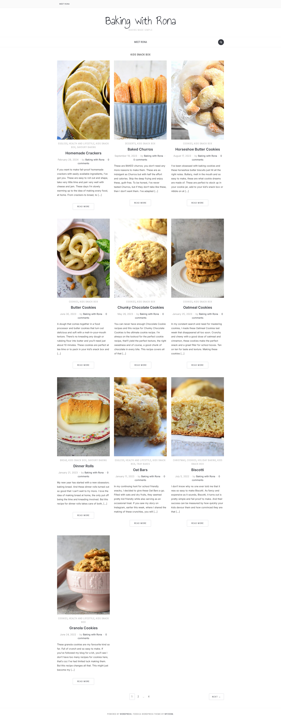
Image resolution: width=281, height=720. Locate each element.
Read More (83, 206)
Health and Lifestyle (82, 143)
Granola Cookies (83, 628)
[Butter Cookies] (83, 257)
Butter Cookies (83, 307)
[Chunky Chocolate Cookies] (140, 257)
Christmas (179, 460)
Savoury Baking (86, 147)
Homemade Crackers (83, 153)
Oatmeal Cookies (197, 307)
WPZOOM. (169, 714)
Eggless (63, 143)
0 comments (140, 159)
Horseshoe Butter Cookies (197, 149)
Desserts (130, 143)
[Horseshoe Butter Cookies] (197, 99)
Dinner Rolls (83, 466)
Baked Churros (140, 149)
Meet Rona (64, 4)
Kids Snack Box (146, 143)
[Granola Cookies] (83, 574)
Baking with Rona (140, 21)
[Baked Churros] (140, 99)
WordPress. (126, 714)
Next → (216, 697)
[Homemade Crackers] (83, 99)
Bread (63, 460)
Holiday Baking (207, 460)
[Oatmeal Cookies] (197, 257)
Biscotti (197, 470)
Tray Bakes (143, 464)
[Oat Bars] (140, 416)
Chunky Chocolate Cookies (141, 307)
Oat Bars (140, 470)
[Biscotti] (197, 416)
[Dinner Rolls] (83, 416)
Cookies (188, 143)
